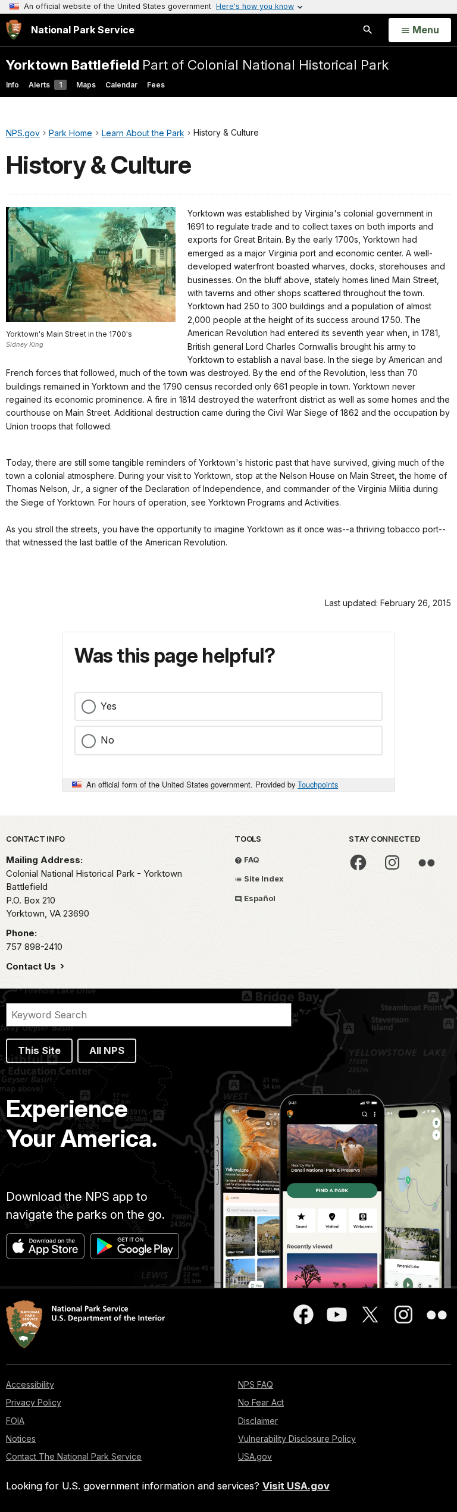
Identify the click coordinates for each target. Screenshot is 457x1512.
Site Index (263, 878)
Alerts (45, 84)
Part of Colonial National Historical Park (197, 65)
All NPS (106, 1050)
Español (259, 898)
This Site (39, 1050)
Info (12, 84)
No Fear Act (261, 1402)
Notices (21, 1438)
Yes (109, 706)
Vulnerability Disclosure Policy (297, 1438)
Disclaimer (258, 1421)
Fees (156, 84)
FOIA (15, 1421)
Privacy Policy (33, 1402)
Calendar (121, 84)
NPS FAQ (255, 1384)
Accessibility (30, 1384)
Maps (86, 84)
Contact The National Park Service (74, 1456)
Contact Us (32, 966)
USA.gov (255, 1456)
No (107, 740)
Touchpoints (318, 784)
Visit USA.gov (296, 1486)
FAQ (250, 859)
